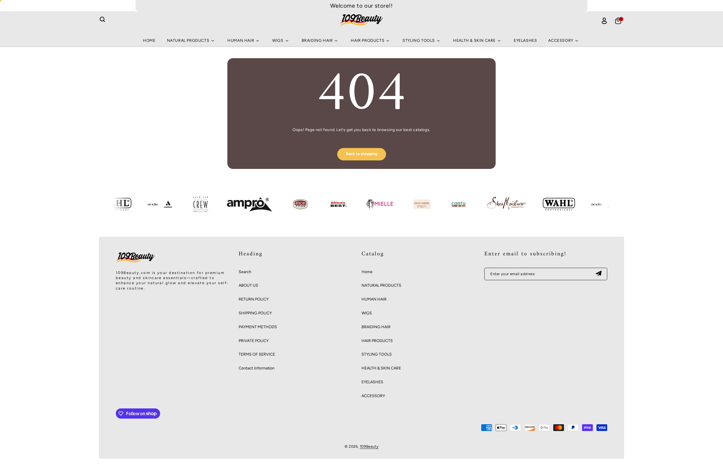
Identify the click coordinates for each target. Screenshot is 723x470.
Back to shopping (361, 153)
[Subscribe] (598, 274)
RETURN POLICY (254, 299)
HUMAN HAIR (374, 299)
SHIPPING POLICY (255, 313)
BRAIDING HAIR (376, 327)
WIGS (367, 313)
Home (367, 271)
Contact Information (257, 368)
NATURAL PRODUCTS (381, 285)
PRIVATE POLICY (254, 340)
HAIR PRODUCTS (377, 340)
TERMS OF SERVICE (257, 354)
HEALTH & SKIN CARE (381, 368)
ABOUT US (248, 285)
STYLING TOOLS (377, 354)
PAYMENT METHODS (258, 327)
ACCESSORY (373, 395)
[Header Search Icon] (102, 19)
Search (245, 271)
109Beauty (369, 446)
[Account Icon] (604, 20)
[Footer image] (135, 263)
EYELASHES (372, 382)
